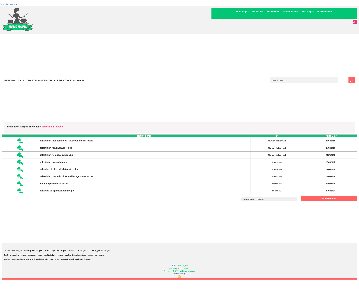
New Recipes (50, 80)
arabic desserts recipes (75, 255)
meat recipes (308, 11)
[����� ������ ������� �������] (179, 265)
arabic (355, 22)
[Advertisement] (179, 54)
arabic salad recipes (77, 250)
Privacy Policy (179, 274)
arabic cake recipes (13, 250)
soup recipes (242, 11)
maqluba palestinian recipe (54, 183)
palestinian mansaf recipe (53, 162)
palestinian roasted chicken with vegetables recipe (66, 176)
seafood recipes (290, 11)
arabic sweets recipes (14, 259)
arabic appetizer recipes (99, 250)
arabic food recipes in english (23, 126)
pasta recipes (272, 11)
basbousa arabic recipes (15, 255)
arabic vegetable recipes (55, 250)
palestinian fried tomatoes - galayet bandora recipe (66, 140)
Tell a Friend (65, 80)
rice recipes (257, 11)
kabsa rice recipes (96, 255)
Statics (21, 80)
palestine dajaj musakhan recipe (57, 190)
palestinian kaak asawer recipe (56, 148)
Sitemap (87, 259)
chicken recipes (324, 11)
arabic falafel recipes (53, 255)
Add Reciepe (329, 198)
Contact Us (78, 80)
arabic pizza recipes (33, 250)
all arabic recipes (52, 259)
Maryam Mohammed (277, 141)
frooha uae (277, 162)
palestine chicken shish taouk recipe (59, 169)
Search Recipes (34, 80)
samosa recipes (35, 255)
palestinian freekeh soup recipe (56, 155)
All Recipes (9, 80)
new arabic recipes (34, 259)
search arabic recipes (72, 259)
